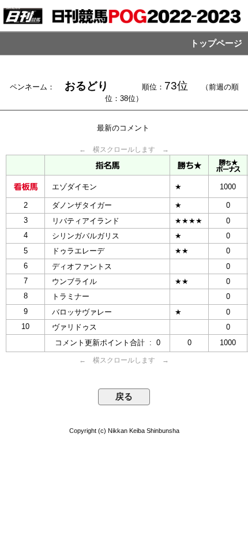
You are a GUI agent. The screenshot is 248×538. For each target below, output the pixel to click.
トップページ (216, 43)
